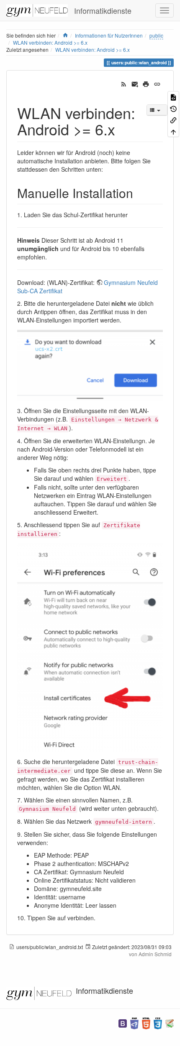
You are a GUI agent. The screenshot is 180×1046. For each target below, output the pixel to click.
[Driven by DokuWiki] (169, 1022)
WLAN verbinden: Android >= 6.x (92, 49)
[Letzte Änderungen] (123, 83)
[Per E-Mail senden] (135, 83)
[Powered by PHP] (134, 1022)
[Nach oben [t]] (173, 131)
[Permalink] (157, 83)
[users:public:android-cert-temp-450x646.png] (90, 646)
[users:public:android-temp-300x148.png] (90, 364)
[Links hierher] (173, 119)
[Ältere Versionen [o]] (173, 108)
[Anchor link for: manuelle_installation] (139, 192)
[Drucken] (145, 83)
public (156, 35)
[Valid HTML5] (146, 1022)
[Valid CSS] (158, 1022)
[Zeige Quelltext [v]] (173, 96)
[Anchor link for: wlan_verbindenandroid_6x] (123, 128)
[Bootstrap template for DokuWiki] (122, 1022)
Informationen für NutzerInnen (109, 35)
